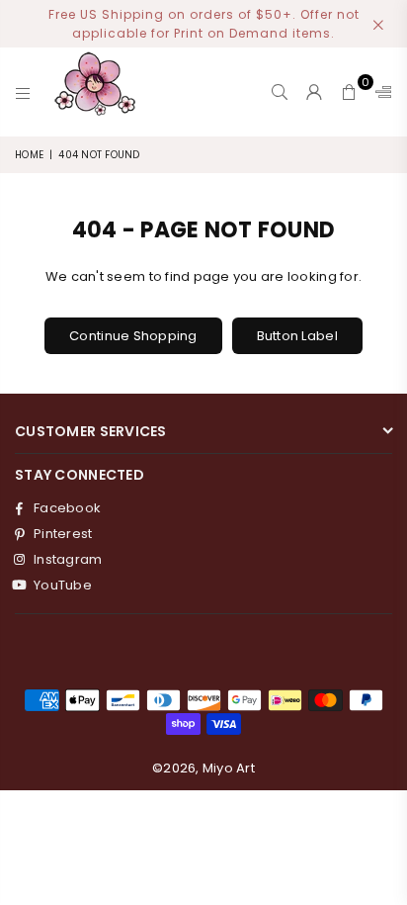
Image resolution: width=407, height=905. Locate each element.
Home (29, 154)
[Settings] (379, 92)
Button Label (297, 335)
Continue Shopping (133, 335)
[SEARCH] (280, 92)
